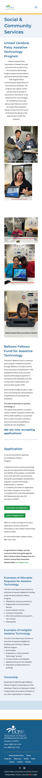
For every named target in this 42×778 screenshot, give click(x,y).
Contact (20, 762)
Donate (28, 762)
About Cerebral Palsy (16, 755)
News (33, 759)
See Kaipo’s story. (22, 562)
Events (26, 759)
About (28, 755)
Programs (7, 759)
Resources (17, 759)
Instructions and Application (17, 508)
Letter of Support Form (15, 515)
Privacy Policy (10, 775)
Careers (11, 762)
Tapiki (35, 775)
